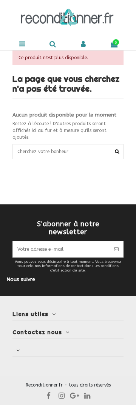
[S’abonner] (116, 249)
